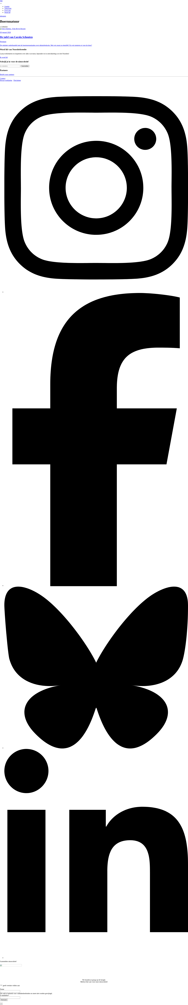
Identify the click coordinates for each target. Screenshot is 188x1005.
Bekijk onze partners (7, 74)
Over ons (7, 10)
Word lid (7, 12)
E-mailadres (4, 995)
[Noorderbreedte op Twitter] (96, 748)
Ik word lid (4, 57)
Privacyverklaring (6, 80)
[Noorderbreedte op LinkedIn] (96, 958)
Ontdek (6, 6)
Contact (2, 78)
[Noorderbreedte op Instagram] (96, 292)
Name (2, 989)
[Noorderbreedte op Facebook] (96, 586)
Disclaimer (17, 80)
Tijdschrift (7, 8)
